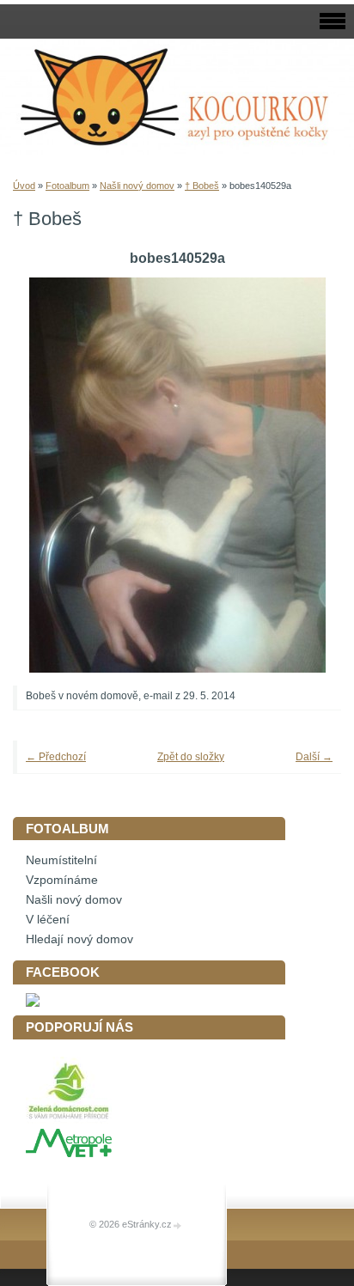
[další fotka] (304, 475)
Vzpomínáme (62, 880)
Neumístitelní (61, 860)
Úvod (24, 185)
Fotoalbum (67, 185)
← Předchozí (56, 757)
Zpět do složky (190, 757)
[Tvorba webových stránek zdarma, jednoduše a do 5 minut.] (178, 1225)
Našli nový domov (137, 185)
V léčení (48, 919)
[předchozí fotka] (49, 475)
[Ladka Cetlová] (33, 1002)
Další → (314, 757)
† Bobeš (202, 185)
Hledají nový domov (79, 939)
